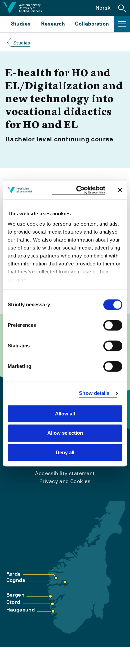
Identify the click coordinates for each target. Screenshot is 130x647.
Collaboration (92, 24)
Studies (21, 24)
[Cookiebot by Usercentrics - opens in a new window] (78, 189)
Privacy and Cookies (65, 481)
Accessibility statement (65, 473)
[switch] (112, 325)
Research (53, 24)
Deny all (65, 452)
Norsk (103, 8)
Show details (94, 393)
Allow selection (65, 433)
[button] (122, 8)
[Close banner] (120, 190)
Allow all (65, 413)
